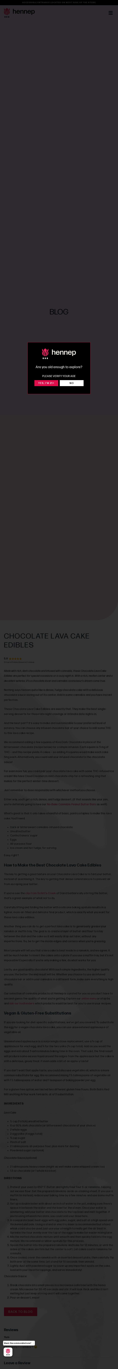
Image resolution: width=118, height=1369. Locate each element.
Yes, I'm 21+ (46, 383)
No (72, 383)
